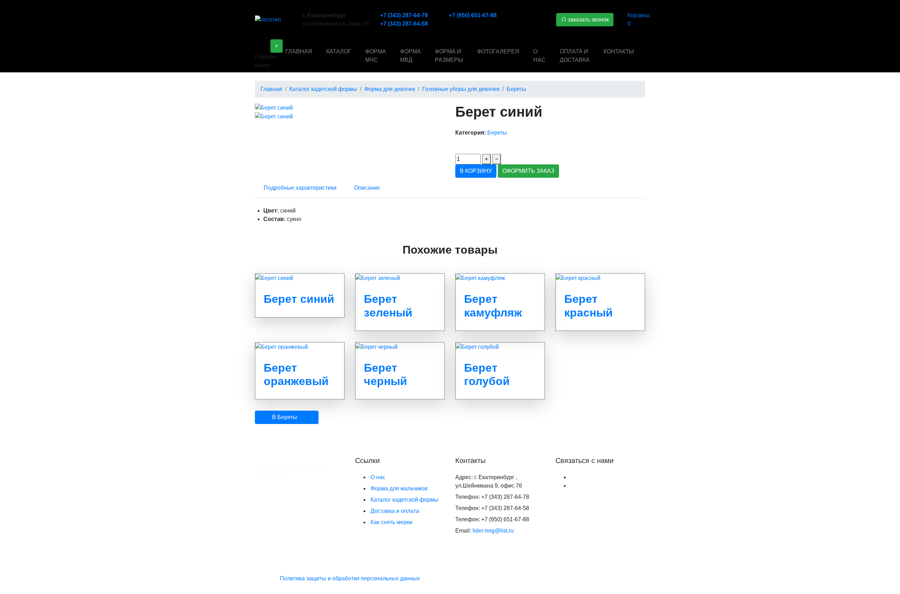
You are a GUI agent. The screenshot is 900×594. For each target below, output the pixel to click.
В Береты (284, 417)
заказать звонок (587, 19)
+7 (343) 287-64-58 (404, 24)
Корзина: (639, 19)
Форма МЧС (375, 55)
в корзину (476, 171)
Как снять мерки (391, 522)
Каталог (338, 51)
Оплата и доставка (575, 55)
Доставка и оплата (395, 511)
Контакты (619, 51)
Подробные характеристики (300, 188)
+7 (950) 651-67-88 (473, 15)
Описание (367, 188)
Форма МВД (410, 55)
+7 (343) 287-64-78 (404, 15)
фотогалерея (498, 51)
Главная (298, 51)
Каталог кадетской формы (404, 500)
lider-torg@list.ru (493, 531)
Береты (497, 133)
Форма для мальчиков (399, 488)
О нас (539, 55)
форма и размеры (449, 55)
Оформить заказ (528, 171)
